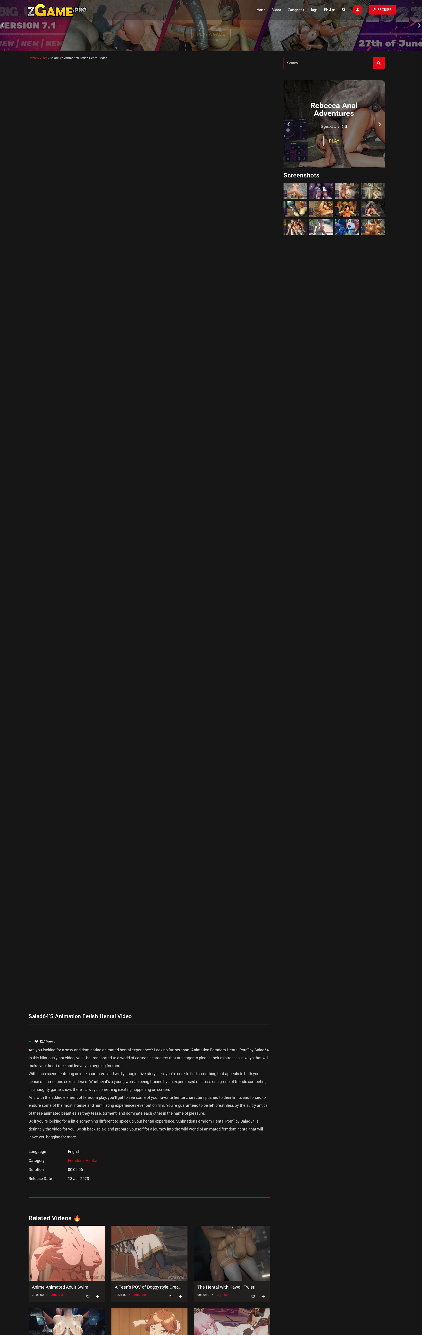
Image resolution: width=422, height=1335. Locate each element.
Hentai (91, 1160)
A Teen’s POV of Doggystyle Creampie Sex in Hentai (149, 1287)
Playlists (329, 9)
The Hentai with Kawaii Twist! (226, 1287)
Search (379, 63)
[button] (2, 25)
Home (261, 9)
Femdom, (76, 1160)
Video (276, 9)
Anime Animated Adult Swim (60, 1287)
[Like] (87, 1297)
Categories (296, 9)
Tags (314, 9)
